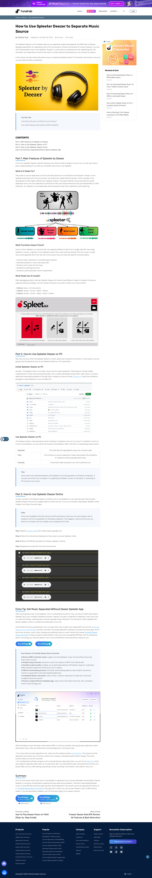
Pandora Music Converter (23, 853)
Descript (90, 761)
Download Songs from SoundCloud (52, 851)
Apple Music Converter (22, 840)
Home (18, 17)
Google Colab (32, 531)
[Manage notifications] (147, 857)
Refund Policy (98, 847)
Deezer (24, 17)
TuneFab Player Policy (82, 847)
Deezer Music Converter (23, 847)
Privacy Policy (80, 844)
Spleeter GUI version (32, 481)
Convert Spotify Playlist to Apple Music (53, 857)
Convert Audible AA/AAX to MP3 (51, 845)
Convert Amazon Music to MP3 (51, 854)
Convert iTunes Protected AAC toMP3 (53, 842)
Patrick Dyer (23, 37)
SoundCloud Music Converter (24, 857)
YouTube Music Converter (23, 850)
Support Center (98, 834)
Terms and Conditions (82, 840)
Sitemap (78, 850)
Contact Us (79, 837)
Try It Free (23, 644)
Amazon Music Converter (23, 844)
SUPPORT (113, 11)
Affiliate (78, 853)
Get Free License (99, 850)
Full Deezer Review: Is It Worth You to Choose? (39, 121)
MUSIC (79, 11)
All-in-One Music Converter (24, 834)
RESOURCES (103, 11)
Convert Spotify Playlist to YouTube (52, 860)
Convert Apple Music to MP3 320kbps (53, 839)
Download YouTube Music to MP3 (52, 848)
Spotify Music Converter (23, 837)
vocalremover (76, 753)
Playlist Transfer (20, 863)
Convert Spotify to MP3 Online (51, 833)
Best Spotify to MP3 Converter (51, 836)
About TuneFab (80, 834)
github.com (77, 376)
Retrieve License (99, 844)
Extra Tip (89, 519)
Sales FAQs (97, 837)
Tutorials (96, 840)
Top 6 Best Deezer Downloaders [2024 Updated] (39, 125)
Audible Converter (21, 860)
